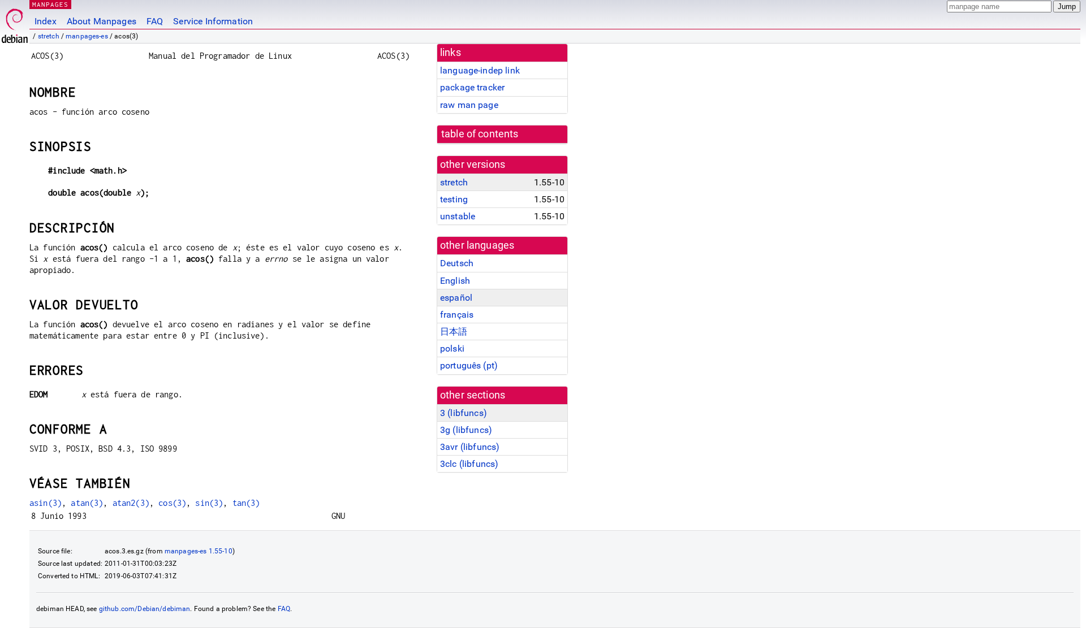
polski (452, 348)
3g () (466, 430)
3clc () (469, 463)
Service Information (213, 21)
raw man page (469, 104)
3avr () (469, 446)
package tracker (472, 87)
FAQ (154, 21)
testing (454, 199)
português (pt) (469, 365)
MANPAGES (50, 4)
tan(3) (246, 503)
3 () (463, 413)
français (456, 314)
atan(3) (87, 503)
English (455, 280)
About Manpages (101, 21)
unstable (457, 216)
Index (46, 21)
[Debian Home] (15, 23)
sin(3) (209, 503)
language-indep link (480, 70)
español (456, 297)
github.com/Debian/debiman (145, 609)
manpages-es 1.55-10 (198, 551)
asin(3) (45, 503)
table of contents (480, 134)
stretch (48, 36)
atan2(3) (131, 503)
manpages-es (87, 36)
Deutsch (456, 263)
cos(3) (172, 503)
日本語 (453, 331)
